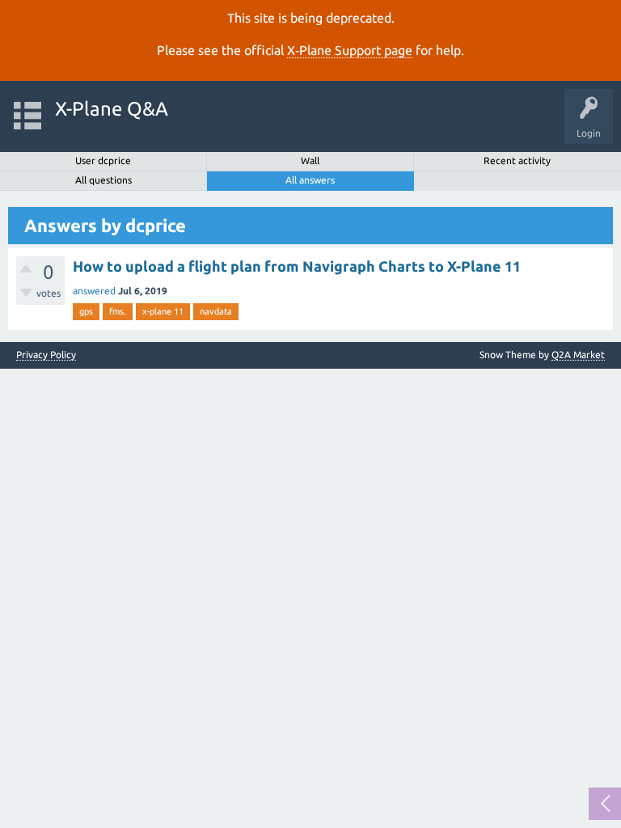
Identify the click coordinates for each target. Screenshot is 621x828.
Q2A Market (578, 354)
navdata (216, 311)
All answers (310, 180)
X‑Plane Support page (349, 50)
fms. (117, 311)
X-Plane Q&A (111, 109)
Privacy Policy (46, 355)
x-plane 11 (163, 311)
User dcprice (103, 160)
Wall (310, 160)
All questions (103, 180)
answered (94, 290)
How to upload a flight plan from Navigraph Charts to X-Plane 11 (297, 266)
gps (86, 311)
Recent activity (517, 160)
